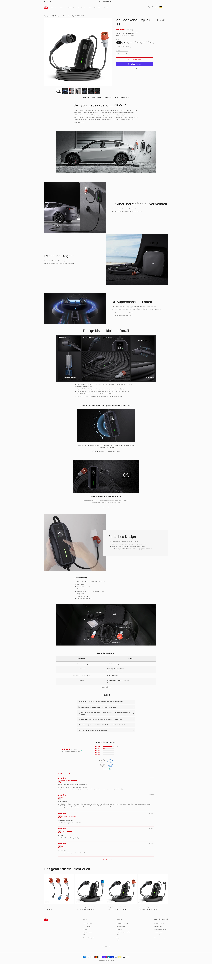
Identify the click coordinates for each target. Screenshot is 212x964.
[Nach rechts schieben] (111, 91)
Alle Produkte (56, 16)
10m (131, 43)
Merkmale (86, 97)
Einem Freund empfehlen (123, 932)
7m (125, 43)
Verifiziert (106, 769)
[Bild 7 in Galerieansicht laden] (97, 91)
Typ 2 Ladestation (88, 923)
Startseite (47, 16)
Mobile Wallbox (87, 926)
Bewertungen (124, 97)
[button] (62, 7)
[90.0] (102, 762)
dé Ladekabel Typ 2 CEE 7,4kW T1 (86, 907)
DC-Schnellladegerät (88, 938)
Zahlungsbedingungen (160, 938)
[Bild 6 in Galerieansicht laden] (91, 91)
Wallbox (85, 929)
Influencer (119, 929)
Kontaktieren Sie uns (122, 923)
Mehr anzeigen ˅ (106, 687)
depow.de (103, 960)
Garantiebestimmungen (160, 929)
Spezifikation (107, 97)
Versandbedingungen (159, 923)
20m (144, 43)
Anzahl (117, 50)
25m (151, 43)
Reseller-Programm (122, 926)
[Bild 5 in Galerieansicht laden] (84, 91)
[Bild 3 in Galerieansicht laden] (71, 91)
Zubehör (85, 935)
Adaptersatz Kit (50, 907)
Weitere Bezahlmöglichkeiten (134, 68)
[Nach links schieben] (45, 91)
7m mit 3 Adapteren (123, 46)
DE (164, 7)
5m (119, 43)
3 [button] (106, 859)
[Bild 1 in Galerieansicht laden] (59, 91)
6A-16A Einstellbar (98, 451)
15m (137, 43)
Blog (118, 938)
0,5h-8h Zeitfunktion (114, 451)
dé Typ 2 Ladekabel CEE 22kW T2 (117, 907)
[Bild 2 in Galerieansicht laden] (65, 91)
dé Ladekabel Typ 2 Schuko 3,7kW (148, 907)
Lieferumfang (96, 97)
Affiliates (119, 935)
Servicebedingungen (159, 935)
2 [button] (103, 859)
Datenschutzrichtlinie (159, 932)
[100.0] (110, 762)
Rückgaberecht (158, 926)
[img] (62, 778)
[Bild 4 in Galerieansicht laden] (78, 91)
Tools (118, 940)
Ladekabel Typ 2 (87, 932)
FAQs (116, 97)
